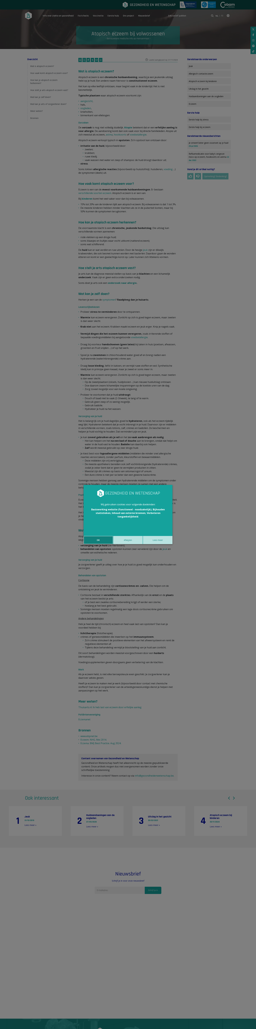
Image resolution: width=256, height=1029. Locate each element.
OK (98, 540)
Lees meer (158, 540)
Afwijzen (128, 540)
